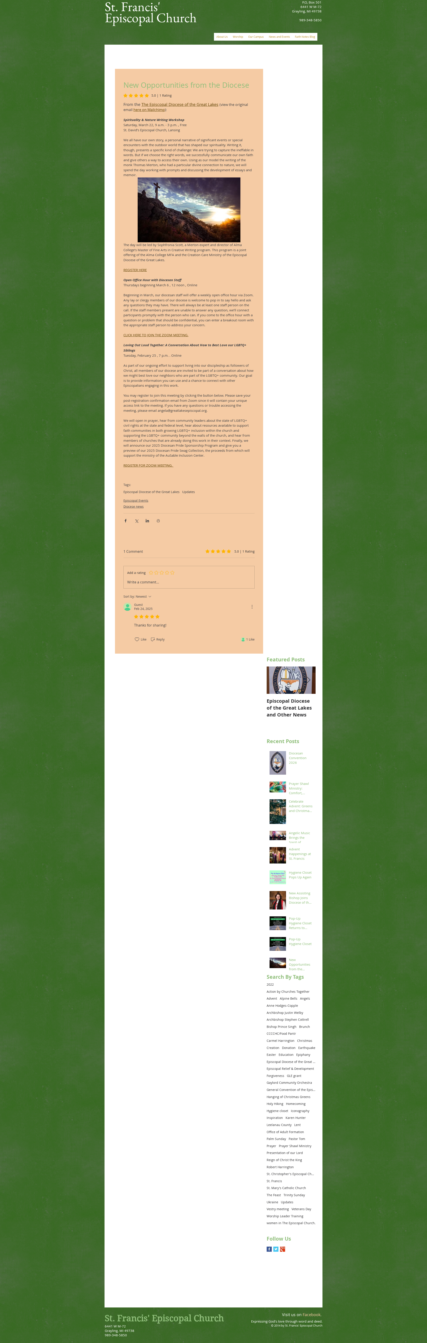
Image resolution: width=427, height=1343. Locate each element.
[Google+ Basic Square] (282, 1249)
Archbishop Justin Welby (285, 1013)
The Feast (274, 1195)
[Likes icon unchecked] (137, 639)
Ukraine (272, 1202)
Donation (289, 1048)
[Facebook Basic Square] (269, 1249)
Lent (297, 1125)
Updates (188, 492)
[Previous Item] (274, 680)
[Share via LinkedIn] (147, 521)
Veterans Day (301, 1209)
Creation (273, 1048)
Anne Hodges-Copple (282, 1005)
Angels (305, 998)
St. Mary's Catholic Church (286, 1188)
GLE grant (294, 1076)
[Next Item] (308, 680)
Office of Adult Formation (285, 1132)
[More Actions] (252, 606)
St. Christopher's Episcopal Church (291, 1174)
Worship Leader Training (285, 1216)
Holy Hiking (275, 1104)
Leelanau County (279, 1125)
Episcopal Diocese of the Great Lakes (151, 492)
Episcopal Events (135, 500)
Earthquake (306, 1048)
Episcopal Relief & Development (290, 1068)
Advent (272, 998)
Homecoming (296, 1104)
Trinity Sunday (294, 1195)
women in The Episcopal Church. (291, 1223)
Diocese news (133, 506)
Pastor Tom (297, 1139)
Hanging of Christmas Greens (288, 1097)
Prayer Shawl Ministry (295, 1146)
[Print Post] (158, 521)
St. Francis (274, 1181)
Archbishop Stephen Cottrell (288, 1019)
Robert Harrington (280, 1167)
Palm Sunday (276, 1139)
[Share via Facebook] (125, 521)
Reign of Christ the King (284, 1160)
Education (286, 1055)
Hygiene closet (277, 1111)
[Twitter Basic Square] (275, 1249)
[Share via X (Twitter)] (136, 521)
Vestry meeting (278, 1209)
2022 (270, 984)
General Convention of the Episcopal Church (291, 1090)
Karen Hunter (296, 1118)
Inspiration (275, 1118)
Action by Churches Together (288, 991)
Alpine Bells (288, 998)
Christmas (304, 1041)
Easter (271, 1055)
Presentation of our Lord (285, 1153)
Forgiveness (275, 1076)
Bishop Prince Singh (281, 1027)
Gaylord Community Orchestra (289, 1082)
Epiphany (303, 1055)
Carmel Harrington (280, 1041)
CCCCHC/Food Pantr (281, 1033)
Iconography (300, 1111)
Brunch (304, 1027)
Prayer (271, 1146)
